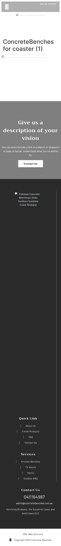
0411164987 (52, 4)
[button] (7, 6)
